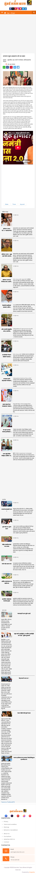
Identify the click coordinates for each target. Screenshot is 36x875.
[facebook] (10, 8)
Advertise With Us (9, 839)
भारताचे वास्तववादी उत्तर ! (6, 510)
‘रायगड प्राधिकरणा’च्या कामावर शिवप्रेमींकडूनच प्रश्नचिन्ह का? (23, 758)
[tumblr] (23, 8)
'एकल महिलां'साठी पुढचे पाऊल (24, 713)
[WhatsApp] (4, 67)
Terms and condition (10, 824)
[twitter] (13, 8)
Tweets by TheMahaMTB (8, 802)
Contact (6, 842)
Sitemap (6, 827)
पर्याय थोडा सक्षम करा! (6, 564)
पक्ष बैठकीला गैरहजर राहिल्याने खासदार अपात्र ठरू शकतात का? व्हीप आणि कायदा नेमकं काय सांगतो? (6, 356)
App (8, 13)
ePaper (13, 13)
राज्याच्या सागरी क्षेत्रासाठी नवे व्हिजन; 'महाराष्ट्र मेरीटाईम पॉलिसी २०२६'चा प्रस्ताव (6, 380)
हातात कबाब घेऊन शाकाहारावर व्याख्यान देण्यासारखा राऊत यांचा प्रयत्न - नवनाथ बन (7, 405)
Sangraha (32, 872)
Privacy (6, 821)
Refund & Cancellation (11, 830)
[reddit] (25, 8)
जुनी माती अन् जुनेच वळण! (6, 528)
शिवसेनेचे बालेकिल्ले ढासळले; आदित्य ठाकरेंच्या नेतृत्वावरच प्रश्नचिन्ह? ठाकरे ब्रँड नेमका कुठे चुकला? (7, 306)
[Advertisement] (18, 33)
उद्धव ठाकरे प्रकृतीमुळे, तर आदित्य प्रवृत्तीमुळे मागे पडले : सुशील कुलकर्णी (24, 634)
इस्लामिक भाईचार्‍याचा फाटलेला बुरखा (6, 600)
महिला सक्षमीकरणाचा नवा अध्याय (6, 545)
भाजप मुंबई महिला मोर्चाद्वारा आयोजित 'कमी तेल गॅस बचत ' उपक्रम (7, 455)
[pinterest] (15, 8)
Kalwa (6, 204)
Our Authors (7, 836)
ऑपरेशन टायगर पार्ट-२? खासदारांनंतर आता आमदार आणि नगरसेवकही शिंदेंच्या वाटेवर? (7, 230)
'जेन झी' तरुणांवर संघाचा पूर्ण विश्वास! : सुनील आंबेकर (6, 431)
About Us (6, 833)
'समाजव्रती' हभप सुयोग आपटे (24, 613)
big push (22, 204)
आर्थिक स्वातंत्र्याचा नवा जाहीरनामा (7, 582)
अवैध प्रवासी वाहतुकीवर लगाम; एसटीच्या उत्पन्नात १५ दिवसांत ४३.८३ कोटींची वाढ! (6, 330)
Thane (14, 204)
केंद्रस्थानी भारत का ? (24, 678)
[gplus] (18, 8)
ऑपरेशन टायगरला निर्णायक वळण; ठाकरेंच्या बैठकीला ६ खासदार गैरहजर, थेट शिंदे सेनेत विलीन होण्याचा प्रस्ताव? (6, 281)
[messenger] (20, 8)
